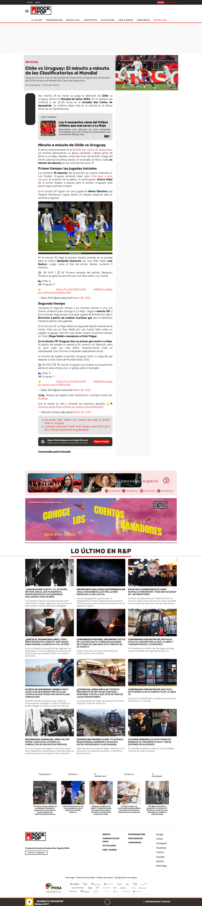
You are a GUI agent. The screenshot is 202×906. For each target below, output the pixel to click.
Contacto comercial (36, 853)
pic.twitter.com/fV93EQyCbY (54, 384)
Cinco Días (106, 887)
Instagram (161, 843)
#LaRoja (42, 398)
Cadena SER (119, 884)
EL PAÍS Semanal (121, 887)
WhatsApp (161, 865)
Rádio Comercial (147, 894)
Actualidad (108, 20)
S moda (115, 894)
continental (115, 887)
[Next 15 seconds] (113, 902)
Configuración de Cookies (125, 877)
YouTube (160, 857)
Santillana (96, 884)
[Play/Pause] (107, 902)
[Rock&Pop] (41, 10)
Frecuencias (135, 838)
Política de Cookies (105, 877)
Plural (95, 894)
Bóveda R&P (160, 20)
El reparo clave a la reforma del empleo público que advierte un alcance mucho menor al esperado (129, 809)
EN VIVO (30, 2)
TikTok (159, 838)
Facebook (161, 848)
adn (135, 884)
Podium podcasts (73, 890)
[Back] (96, 902)
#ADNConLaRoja (103, 289)
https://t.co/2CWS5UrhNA (71, 289)
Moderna (84, 894)
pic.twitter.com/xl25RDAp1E (87, 407)
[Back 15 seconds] (102, 902)
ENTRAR (160, 2)
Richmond (73, 894)
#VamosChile (63, 407)
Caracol (143, 884)
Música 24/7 (73, 20)
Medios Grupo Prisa (53, 891)
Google (159, 834)
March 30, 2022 (82, 297)
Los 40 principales (85, 884)
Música (106, 834)
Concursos (143, 20)
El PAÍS (74, 884)
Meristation (136, 894)
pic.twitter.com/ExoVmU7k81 (54, 292)
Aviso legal (70, 877)
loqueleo (125, 894)
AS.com (127, 884)
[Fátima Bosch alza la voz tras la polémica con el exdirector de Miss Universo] (73, 792)
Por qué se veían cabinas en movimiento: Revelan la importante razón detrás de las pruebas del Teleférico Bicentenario (45, 810)
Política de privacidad (85, 877)
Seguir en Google (101, 442)
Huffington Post (77, 887)
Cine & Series (125, 20)
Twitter (160, 852)
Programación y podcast (158, 902)
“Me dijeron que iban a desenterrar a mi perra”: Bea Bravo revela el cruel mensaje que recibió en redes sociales (157, 810)
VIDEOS (37, 2)
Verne (128, 887)
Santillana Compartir (109, 884)
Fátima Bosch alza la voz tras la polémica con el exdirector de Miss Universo (73, 809)
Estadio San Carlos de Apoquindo (92, 149)
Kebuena (143, 887)
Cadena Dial (135, 887)
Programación (54, 20)
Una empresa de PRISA (53, 886)
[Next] (118, 902)
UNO (90, 887)
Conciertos (90, 20)
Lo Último (36, 20)
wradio (97, 887)
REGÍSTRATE (171, 2)
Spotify (160, 861)
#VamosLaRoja (46, 407)
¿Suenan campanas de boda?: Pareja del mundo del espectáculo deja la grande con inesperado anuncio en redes (101, 810)
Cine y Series (109, 850)
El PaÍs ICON (105, 894)
